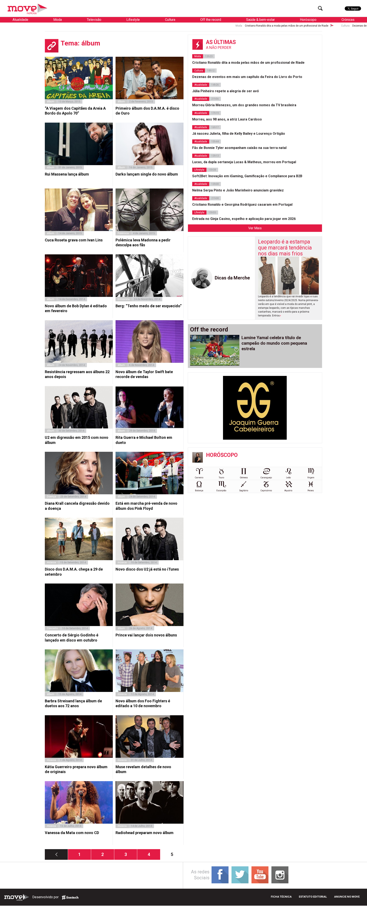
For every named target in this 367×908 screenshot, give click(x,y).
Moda (57, 20)
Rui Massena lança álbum (67, 174)
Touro (221, 477)
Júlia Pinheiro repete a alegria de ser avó (225, 91)
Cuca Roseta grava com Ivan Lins (74, 240)
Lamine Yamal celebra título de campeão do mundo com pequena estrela (274, 343)
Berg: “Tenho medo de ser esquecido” (149, 306)
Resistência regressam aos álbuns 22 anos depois (77, 374)
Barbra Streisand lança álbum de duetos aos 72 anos (73, 703)
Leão (288, 477)
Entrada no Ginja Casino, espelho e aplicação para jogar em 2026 (244, 219)
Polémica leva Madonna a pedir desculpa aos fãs (143, 242)
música (51, 562)
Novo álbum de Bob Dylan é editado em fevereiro (76, 308)
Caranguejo (266, 477)
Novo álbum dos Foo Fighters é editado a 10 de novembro (143, 703)
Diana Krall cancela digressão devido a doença (77, 505)
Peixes (311, 490)
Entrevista (124, 299)
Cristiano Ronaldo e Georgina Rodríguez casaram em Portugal (242, 205)
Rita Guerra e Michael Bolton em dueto (144, 440)
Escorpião (221, 490)
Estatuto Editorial (313, 896)
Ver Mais (255, 228)
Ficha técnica (281, 896)
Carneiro (199, 477)
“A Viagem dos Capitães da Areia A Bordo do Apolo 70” (75, 110)
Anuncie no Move (347, 896)
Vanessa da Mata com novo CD (72, 832)
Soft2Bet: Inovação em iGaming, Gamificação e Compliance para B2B (247, 176)
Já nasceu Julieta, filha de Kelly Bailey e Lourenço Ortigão (238, 134)
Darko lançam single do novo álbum (147, 174)
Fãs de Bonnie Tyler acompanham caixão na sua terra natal (239, 148)
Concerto (52, 628)
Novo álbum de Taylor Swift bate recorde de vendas (144, 374)
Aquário (288, 490)
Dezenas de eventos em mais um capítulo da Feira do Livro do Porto (326, 25)
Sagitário (243, 490)
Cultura (170, 20)
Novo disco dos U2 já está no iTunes (147, 569)
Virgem (310, 477)
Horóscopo (308, 20)
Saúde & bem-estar (260, 20)
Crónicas (348, 20)
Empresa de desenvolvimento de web (70, 897)
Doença (51, 496)
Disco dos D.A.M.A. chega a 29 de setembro (74, 571)
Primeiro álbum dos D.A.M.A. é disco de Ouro (147, 110)
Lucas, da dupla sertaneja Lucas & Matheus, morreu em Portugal (244, 162)
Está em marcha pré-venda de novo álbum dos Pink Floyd (146, 505)
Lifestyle (133, 20)
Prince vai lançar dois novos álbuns (146, 635)
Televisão (94, 20)
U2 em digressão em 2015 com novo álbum (76, 440)
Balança (199, 490)
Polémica (123, 233)
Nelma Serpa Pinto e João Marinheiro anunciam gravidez (238, 190)
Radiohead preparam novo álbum (145, 832)
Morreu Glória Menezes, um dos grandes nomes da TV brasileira (244, 105)
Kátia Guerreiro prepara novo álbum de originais (76, 769)
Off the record (210, 20)
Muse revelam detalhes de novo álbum (143, 769)
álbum (50, 101)
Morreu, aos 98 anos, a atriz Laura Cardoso (227, 119)
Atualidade (20, 20)
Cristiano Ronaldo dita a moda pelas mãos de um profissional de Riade (220, 25)
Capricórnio (266, 490)
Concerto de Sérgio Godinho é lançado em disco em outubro (71, 637)
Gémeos (244, 477)
